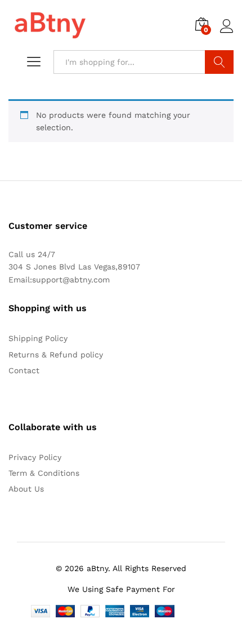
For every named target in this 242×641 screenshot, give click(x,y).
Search (219, 62)
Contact (23, 370)
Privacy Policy (34, 457)
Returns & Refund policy (55, 354)
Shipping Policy (38, 338)
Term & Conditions (43, 473)
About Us (26, 488)
